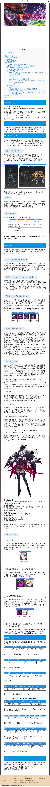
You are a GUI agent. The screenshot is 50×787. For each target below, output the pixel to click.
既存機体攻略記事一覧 (29, 780)
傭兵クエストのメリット (15, 58)
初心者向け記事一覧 (18, 776)
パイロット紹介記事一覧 (33, 782)
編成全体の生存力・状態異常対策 (19, 79)
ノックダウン (13, 77)
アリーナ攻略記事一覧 (18, 780)
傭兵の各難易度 (12, 61)
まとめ (7, 97)
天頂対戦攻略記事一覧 (40, 778)
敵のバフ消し (13, 87)
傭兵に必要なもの (12, 71)
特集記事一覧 (16, 778)
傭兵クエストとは (10, 56)
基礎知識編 (8, 62)
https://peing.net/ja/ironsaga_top (13, 769)
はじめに (8, 54)
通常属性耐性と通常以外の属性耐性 (18, 67)
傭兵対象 (9, 59)
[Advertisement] (25, 39)
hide (26, 49)
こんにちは (8, 53)
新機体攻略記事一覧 (28, 776)
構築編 (7, 95)
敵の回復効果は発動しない (15, 69)
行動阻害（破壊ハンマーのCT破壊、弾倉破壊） (23, 89)
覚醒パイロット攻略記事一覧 (20, 782)
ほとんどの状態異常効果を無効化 (17, 64)
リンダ (13, 84)
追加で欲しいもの (12, 85)
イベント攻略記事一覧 (39, 776)
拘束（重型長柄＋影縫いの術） (18, 90)
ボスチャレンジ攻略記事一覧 (28, 778)
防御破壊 (11, 76)
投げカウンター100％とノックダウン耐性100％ (22, 66)
